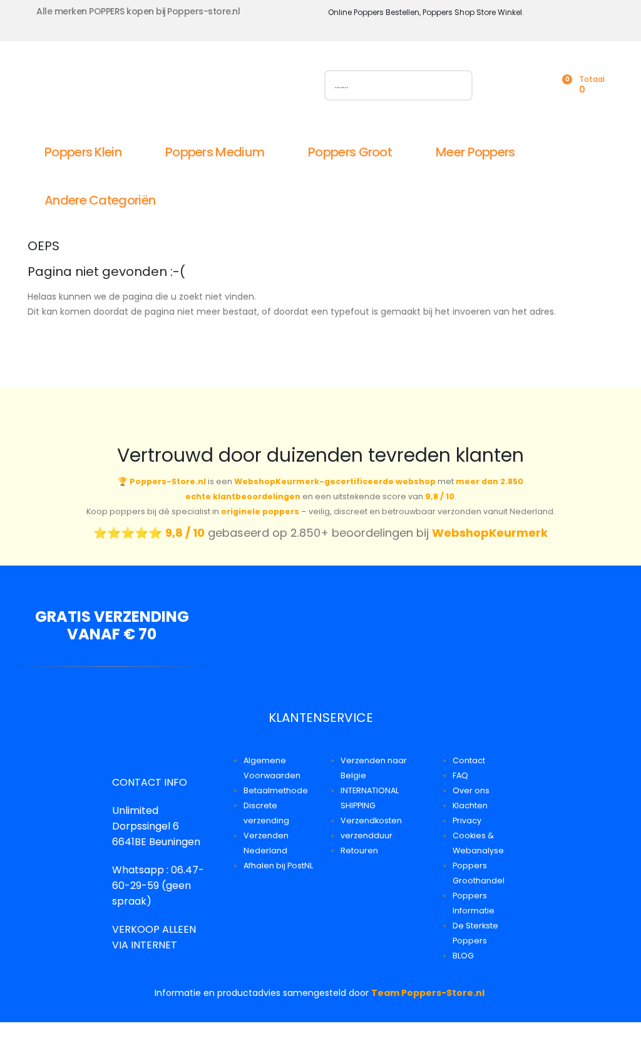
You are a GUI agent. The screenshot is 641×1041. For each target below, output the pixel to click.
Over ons (471, 790)
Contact (469, 760)
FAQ (460, 775)
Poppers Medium (214, 152)
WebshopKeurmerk (490, 533)
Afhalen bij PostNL (278, 865)
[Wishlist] (533, 85)
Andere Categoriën (99, 200)
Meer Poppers (475, 152)
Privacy (467, 820)
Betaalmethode (276, 790)
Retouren (359, 850)
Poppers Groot (350, 152)
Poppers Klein (82, 152)
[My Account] (505, 85)
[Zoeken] (457, 85)
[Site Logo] (168, 88)
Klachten (470, 805)
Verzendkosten (371, 820)
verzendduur (366, 835)
